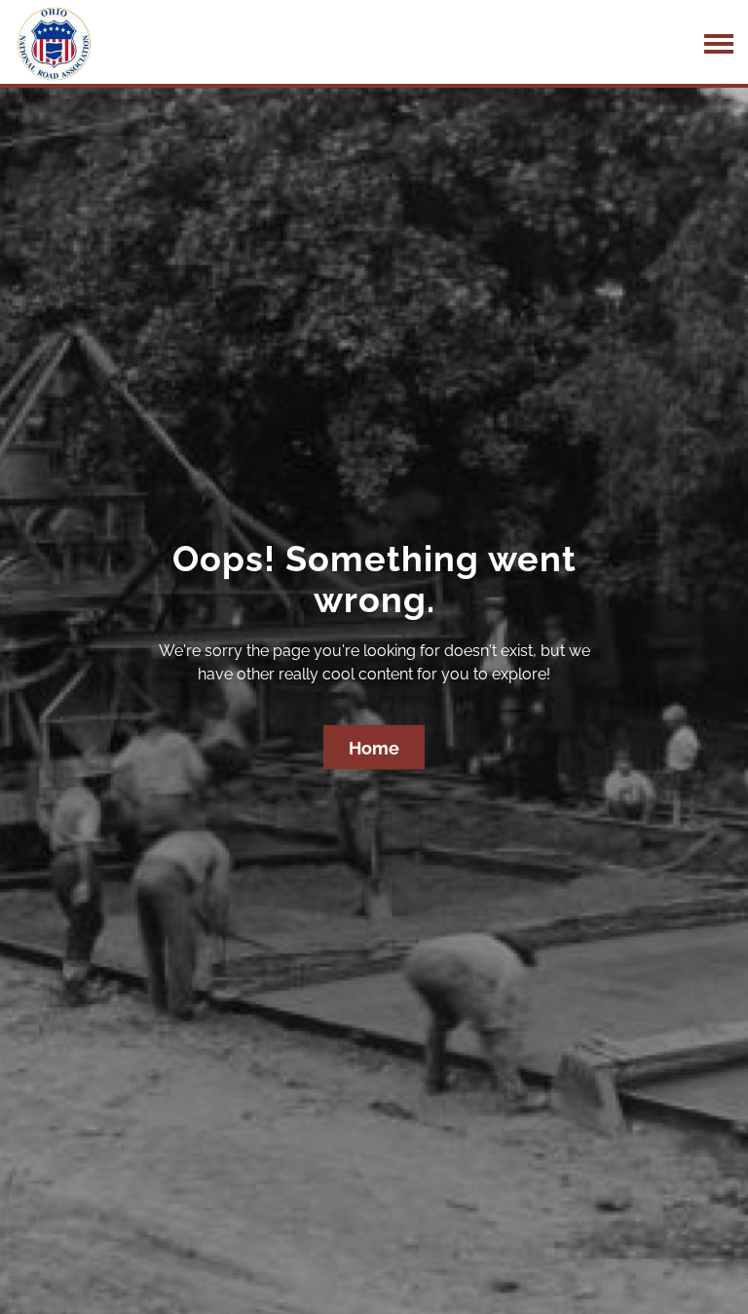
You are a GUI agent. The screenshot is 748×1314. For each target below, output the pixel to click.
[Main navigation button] (718, 44)
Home (374, 748)
